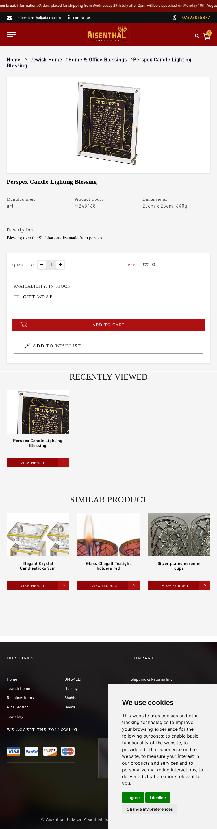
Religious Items (20, 697)
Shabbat (71, 697)
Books (69, 706)
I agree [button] (133, 797)
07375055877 (195, 18)
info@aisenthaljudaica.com (38, 18)
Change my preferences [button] (150, 809)
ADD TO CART (108, 325)
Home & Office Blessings (97, 59)
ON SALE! (72, 678)
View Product (34, 463)
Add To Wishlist (57, 346)
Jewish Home (46, 59)
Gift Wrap (38, 296)
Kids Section (18, 706)
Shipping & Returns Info (151, 678)
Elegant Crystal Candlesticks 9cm (38, 565)
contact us (82, 18)
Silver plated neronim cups (179, 565)
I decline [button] (158, 797)
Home (14, 59)
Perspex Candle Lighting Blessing (38, 443)
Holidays (71, 688)
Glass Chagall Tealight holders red (108, 565)
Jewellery (15, 716)
